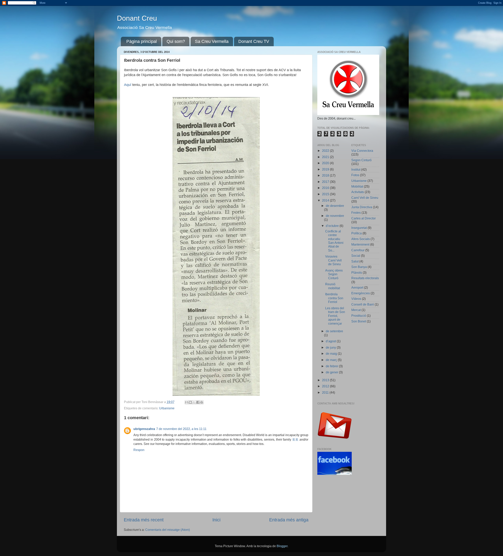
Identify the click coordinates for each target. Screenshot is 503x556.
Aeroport (357, 287)
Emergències (360, 293)
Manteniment (360, 244)
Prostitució (358, 315)
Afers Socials (360, 239)
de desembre (335, 205)
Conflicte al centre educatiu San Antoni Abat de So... (334, 240)
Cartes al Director (363, 218)
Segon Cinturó (361, 160)
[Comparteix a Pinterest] (202, 402)
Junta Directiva (361, 207)
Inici (216, 519)
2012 (326, 386)
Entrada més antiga (288, 519)
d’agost (331, 341)
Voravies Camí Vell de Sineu (333, 260)
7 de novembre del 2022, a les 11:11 (181, 429)
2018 (326, 175)
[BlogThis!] (190, 402)
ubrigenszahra (144, 429)
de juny (331, 347)
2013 (326, 380)
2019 (326, 169)
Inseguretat (359, 227)
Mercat (356, 310)
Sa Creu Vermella (212, 41)
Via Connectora (362, 150)
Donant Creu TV (253, 41)
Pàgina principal (141, 41)
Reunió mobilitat (332, 286)
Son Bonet (358, 321)
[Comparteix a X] (194, 402)
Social (355, 255)
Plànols (356, 272)
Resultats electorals (365, 278)
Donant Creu (137, 18)
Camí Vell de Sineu (364, 197)
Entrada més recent (143, 519)
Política (356, 233)
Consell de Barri (362, 304)
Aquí (128, 85)
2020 (326, 163)
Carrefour (357, 250)
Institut (355, 169)
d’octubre (333, 225)
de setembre (334, 331)
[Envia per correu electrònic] (187, 402)
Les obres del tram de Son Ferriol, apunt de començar (335, 315)
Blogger (282, 546)
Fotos (355, 175)
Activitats (357, 192)
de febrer (332, 366)
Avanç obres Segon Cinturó (334, 274)
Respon (138, 450)
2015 (326, 194)
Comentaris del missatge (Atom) (167, 529)
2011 (326, 392)
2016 (326, 188)
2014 (326, 200)
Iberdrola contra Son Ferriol (334, 298)
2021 (326, 157)
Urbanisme (166, 408)
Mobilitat (357, 186)
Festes (356, 212)
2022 (326, 150)
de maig (332, 353)
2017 (326, 181)
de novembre (335, 215)
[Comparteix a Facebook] (198, 402)
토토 (295, 439)
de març (332, 360)
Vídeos (356, 298)
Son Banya (359, 267)
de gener (332, 372)
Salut (355, 261)
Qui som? (176, 41)
